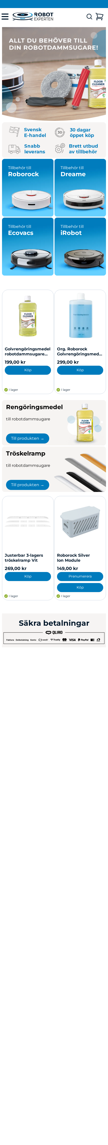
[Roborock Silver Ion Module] (80, 521)
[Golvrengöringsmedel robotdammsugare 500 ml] (27, 315)
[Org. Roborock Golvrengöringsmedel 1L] (80, 315)
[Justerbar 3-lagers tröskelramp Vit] (27, 521)
